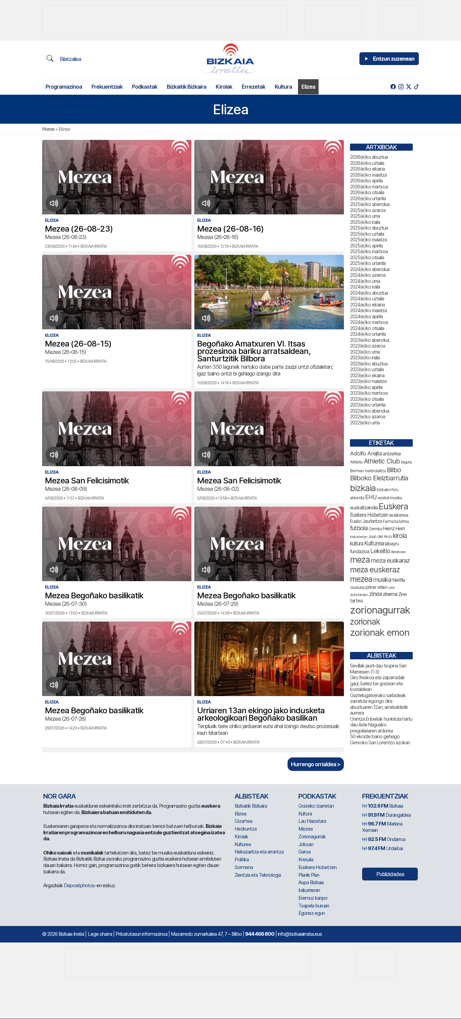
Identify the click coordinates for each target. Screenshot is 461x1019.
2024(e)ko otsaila (367, 328)
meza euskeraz (375, 569)
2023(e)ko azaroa (367, 346)
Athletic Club (382, 461)
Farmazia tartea (396, 521)
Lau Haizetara (312, 821)
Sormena (244, 867)
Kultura (283, 86)
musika (382, 579)
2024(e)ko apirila (366, 316)
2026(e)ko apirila (366, 180)
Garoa (304, 851)
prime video (376, 587)
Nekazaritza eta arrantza (75, 101)
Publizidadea (390, 874)
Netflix (398, 580)
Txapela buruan (313, 905)
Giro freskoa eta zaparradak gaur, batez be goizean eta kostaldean (377, 683)
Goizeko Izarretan (316, 806)
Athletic (356, 461)
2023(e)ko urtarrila (367, 405)
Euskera (393, 506)
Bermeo (357, 470)
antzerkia (392, 454)
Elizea (308, 86)
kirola (400, 536)
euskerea (398, 515)
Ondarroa (386, 839)
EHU (371, 497)
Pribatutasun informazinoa (141, 934)
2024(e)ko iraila (365, 287)
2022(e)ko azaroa (367, 416)
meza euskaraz (390, 560)
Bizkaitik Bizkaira (186, 86)
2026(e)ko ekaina (367, 169)
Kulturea (374, 543)
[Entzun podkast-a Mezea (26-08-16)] (206, 203)
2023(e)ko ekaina (367, 375)
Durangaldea (389, 815)
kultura (356, 543)
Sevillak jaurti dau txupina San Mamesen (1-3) (378, 669)
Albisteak (251, 796)
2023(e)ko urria (365, 352)
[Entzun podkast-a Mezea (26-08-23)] (54, 203)
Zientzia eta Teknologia (258, 875)
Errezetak (253, 86)
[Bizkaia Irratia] (230, 58)
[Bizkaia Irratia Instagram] (400, 86)
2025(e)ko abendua (369, 204)
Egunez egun (311, 913)
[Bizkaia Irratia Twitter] (408, 86)
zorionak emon (379, 632)
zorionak (365, 622)
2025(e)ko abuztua (369, 228)
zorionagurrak (380, 610)
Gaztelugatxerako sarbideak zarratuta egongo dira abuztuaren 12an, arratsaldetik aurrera (379, 704)
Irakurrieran (358, 536)
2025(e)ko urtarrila (368, 263)
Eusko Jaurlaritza (366, 521)
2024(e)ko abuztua (369, 293)
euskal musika (390, 497)
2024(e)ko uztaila (367, 298)
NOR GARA (59, 796)
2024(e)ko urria (365, 281)
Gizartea (243, 821)
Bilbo (394, 470)
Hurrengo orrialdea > (316, 764)
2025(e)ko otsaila (367, 257)
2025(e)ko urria (365, 216)
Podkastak (144, 86)
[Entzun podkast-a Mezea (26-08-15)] (54, 318)
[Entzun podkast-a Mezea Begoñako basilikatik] (54, 570)
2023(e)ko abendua (369, 340)
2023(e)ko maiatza (368, 381)
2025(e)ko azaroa (367, 210)
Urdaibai (385, 848)
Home (48, 129)
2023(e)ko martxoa (368, 393)
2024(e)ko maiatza (368, 310)
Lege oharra (100, 934)
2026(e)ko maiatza (368, 175)
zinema (390, 594)
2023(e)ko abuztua (368, 363)
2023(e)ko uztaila (367, 369)
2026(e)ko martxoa (369, 186)
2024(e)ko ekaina (367, 304)
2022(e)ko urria (365, 422)
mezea (361, 579)
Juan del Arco (380, 536)
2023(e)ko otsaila (367, 399)
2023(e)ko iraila (365, 357)
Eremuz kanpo (312, 898)
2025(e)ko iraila (365, 222)
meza (360, 560)
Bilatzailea (69, 59)
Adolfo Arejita (366, 453)
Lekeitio (380, 551)
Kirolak (224, 86)
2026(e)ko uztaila (367, 163)
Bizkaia (385, 806)
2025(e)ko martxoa (369, 251)
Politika (242, 859)
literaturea (398, 552)
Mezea (305, 829)
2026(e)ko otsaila (367, 192)
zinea (375, 593)
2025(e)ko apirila (366, 245)
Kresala (305, 859)
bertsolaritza (375, 470)
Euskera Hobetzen (369, 515)
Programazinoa (64, 86)
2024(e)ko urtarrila (368, 334)
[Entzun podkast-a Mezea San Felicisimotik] (54, 455)
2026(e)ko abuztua (369, 157)
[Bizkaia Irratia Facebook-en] (393, 86)
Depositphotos (79, 885)
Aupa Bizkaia (311, 882)
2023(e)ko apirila (366, 387)
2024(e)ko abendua (369, 269)
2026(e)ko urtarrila (368, 198)
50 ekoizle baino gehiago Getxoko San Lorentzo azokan (380, 739)
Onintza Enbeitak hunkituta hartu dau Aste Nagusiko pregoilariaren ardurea (381, 724)
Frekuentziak (107, 86)
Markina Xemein (382, 826)
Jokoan (305, 844)
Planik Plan (308, 875)
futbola (359, 528)
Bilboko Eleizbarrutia (379, 478)
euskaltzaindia (364, 508)
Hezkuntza (245, 829)
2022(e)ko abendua (369, 411)
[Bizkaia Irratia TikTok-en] (416, 86)
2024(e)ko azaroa (367, 275)
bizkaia (363, 488)
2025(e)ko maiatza (368, 239)
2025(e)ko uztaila (367, 234)
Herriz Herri (394, 529)
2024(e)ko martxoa (369, 322)
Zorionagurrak (312, 836)
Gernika (375, 528)
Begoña (406, 462)
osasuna (357, 587)
